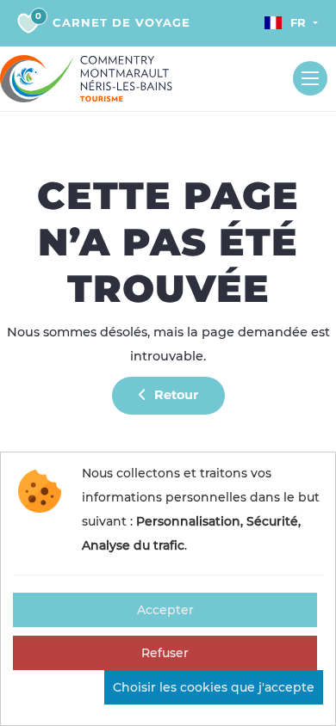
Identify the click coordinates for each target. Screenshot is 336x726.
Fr (298, 22)
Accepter (165, 610)
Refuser (165, 653)
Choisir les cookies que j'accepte (213, 687)
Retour (174, 395)
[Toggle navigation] (310, 78)
